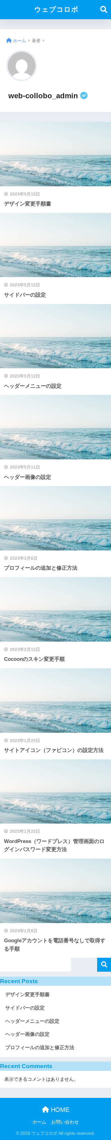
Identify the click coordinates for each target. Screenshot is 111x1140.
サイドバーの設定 (25, 1007)
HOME (59, 1109)
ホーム (39, 1122)
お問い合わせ (65, 1122)
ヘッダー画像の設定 (27, 1034)
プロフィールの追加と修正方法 (39, 1047)
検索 (104, 965)
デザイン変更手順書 (27, 994)
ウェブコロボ (56, 9)
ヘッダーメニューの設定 (32, 1021)
